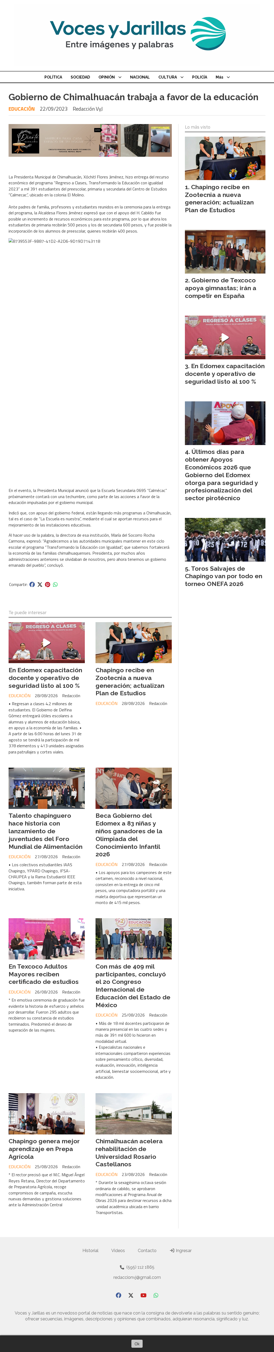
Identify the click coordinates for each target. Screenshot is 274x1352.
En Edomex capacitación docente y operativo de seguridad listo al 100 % (45, 677)
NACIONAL (140, 77)
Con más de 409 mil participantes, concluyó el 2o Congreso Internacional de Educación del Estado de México (133, 986)
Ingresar (183, 1250)
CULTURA (167, 77)
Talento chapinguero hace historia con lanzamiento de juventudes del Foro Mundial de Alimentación (45, 831)
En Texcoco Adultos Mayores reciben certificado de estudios (44, 974)
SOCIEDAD (80, 77)
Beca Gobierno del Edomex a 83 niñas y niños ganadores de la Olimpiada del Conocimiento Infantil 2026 (129, 835)
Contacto (147, 1250)
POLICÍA (199, 77)
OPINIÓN (106, 77)
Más (219, 77)
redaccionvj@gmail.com (137, 1277)
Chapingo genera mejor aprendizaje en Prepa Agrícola (44, 1148)
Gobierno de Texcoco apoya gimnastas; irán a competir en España (220, 288)
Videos (118, 1250)
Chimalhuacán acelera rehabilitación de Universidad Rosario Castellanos (129, 1152)
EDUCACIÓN (22, 109)
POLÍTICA (53, 77)
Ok (137, 1343)
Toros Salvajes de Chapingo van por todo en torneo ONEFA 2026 (223, 576)
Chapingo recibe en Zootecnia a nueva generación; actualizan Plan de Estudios (130, 681)
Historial (90, 1250)
